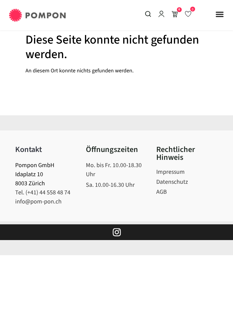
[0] (188, 14)
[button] (219, 14)
